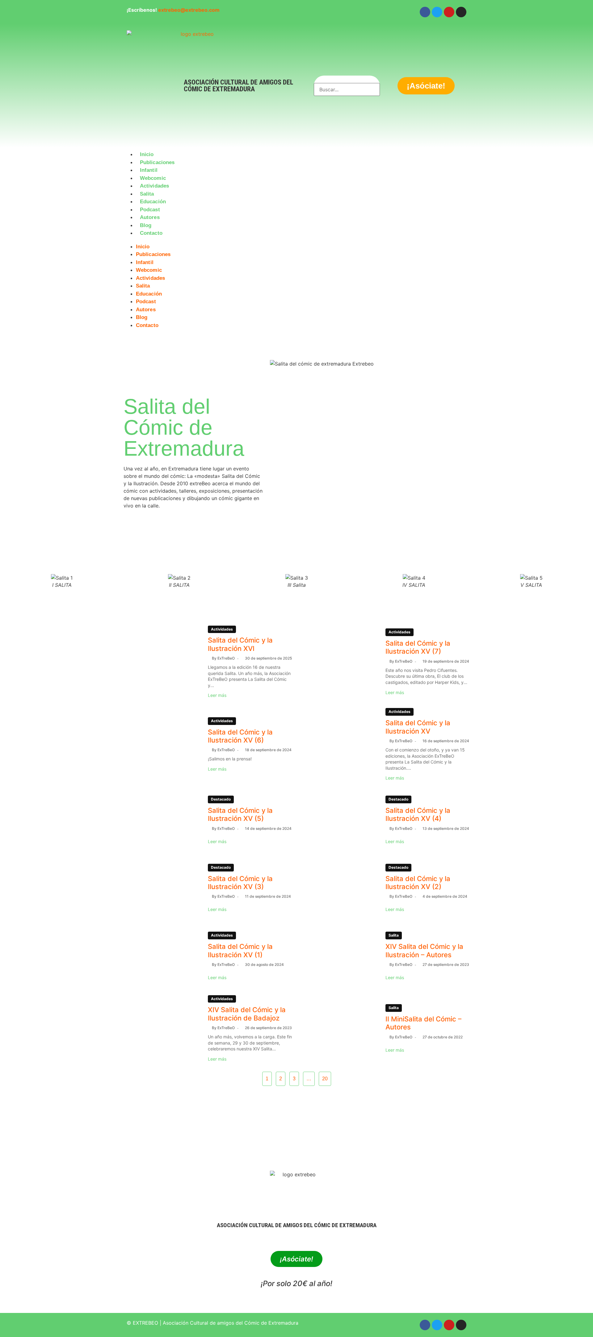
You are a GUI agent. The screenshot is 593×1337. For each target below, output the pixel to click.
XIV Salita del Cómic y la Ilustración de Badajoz (247, 1014)
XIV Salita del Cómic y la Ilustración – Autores (424, 950)
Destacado (221, 799)
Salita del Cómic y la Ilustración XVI (240, 644)
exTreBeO (226, 658)
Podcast (150, 210)
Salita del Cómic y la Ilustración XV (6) (240, 736)
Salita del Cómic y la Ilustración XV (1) (240, 950)
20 (325, 1078)
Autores (150, 217)
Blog (145, 225)
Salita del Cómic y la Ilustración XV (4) (417, 814)
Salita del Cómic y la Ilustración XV (417, 727)
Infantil (149, 170)
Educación (153, 202)
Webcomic (153, 178)
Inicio (147, 154)
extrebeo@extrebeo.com (189, 10)
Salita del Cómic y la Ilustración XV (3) (240, 883)
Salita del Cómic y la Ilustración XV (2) (417, 883)
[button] (296, 241)
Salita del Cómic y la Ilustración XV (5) (240, 814)
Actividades (154, 186)
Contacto (151, 233)
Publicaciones (157, 162)
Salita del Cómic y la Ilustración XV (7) (417, 647)
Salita (147, 194)
